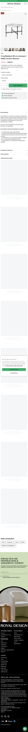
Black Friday (3, 297)
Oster (2, 288)
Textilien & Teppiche (19, 269)
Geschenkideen (4, 290)
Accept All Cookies (14, 369)
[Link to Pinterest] (8, 346)
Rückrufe (3, 281)
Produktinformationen (7, 150)
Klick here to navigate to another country (10, 317)
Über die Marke (5, 154)
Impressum (3, 274)
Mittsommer (4, 294)
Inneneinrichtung (18, 264)
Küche (15, 271)
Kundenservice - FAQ (6, 264)
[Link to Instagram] (5, 346)
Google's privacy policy (18, 365)
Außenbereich (17, 273)
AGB (2, 270)
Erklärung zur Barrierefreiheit (7, 279)
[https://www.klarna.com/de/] (10, 350)
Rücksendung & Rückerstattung (4, 268)
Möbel (15, 262)
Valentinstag (4, 287)
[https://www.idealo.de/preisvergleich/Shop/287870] (14, 351)
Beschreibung (4, 112)
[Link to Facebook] (2, 346)
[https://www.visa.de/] (2, 350)
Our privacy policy (9, 365)
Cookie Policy (4, 275)
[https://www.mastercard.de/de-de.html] (6, 351)
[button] (24, 3)
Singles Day (3, 295)
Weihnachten (4, 301)
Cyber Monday (4, 299)
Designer (3, 277)
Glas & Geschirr (17, 267)
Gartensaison (4, 292)
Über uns (3, 262)
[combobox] (14, 75)
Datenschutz (4, 272)
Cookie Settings (14, 373)
